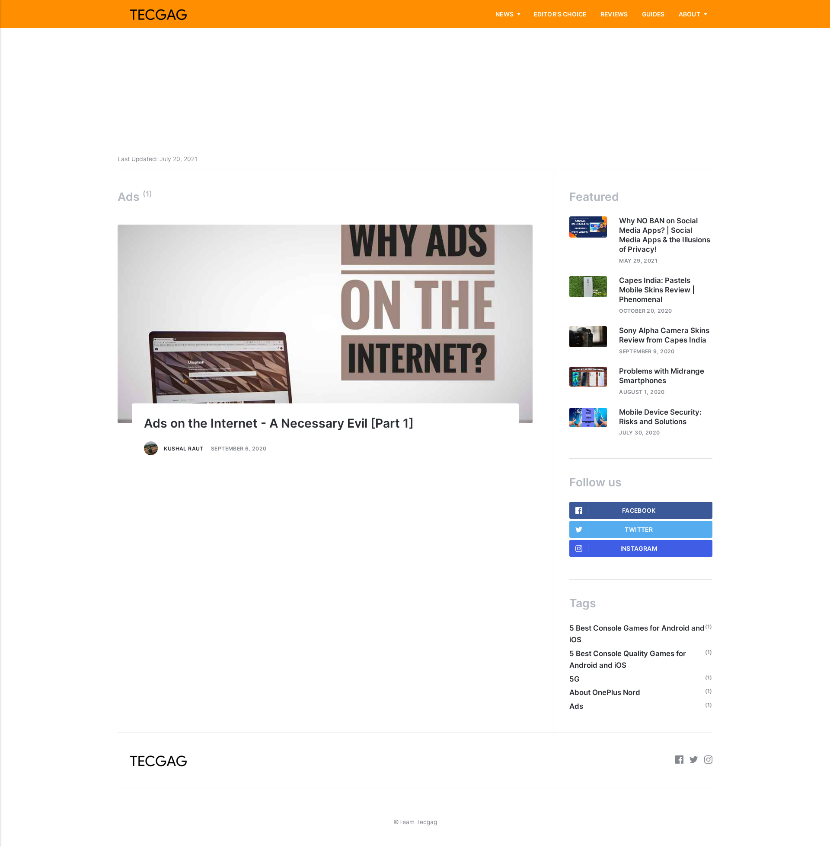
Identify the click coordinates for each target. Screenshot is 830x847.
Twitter (639, 529)
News (504, 14)
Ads (576, 706)
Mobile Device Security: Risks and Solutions (660, 417)
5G (574, 679)
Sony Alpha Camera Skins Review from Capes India (664, 335)
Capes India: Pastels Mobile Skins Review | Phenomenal (657, 290)
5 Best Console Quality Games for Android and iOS (627, 659)
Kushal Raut (183, 448)
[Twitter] (694, 761)
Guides (653, 14)
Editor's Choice (560, 14)
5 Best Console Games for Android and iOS (637, 634)
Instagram (639, 548)
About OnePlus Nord (604, 692)
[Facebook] (679, 761)
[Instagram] (708, 761)
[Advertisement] (259, 60)
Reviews (614, 14)
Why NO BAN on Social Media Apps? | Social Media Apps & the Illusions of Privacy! (664, 235)
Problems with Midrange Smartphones (661, 376)
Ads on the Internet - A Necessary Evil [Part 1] (279, 423)
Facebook (639, 510)
